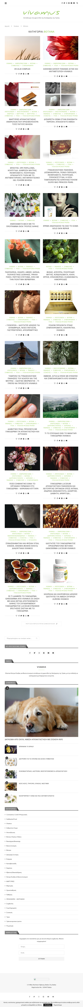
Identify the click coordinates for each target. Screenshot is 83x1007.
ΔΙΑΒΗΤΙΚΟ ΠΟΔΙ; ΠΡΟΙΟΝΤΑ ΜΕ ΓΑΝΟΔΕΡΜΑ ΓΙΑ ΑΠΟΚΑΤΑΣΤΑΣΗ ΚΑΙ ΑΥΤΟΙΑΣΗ (22, 431)
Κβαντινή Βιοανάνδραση (16, 536)
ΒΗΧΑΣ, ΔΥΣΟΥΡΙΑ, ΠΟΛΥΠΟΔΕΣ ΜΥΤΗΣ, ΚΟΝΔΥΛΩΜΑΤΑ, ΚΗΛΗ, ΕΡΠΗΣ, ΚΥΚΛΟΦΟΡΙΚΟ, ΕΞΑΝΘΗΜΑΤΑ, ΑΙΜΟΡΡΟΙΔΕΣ (60, 276)
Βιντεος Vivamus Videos (13, 837)
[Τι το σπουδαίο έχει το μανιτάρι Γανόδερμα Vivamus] (60, 406)
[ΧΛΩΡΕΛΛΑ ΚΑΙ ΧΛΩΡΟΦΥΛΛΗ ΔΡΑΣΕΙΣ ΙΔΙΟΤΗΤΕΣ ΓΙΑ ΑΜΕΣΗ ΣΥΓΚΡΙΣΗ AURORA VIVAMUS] (60, 571)
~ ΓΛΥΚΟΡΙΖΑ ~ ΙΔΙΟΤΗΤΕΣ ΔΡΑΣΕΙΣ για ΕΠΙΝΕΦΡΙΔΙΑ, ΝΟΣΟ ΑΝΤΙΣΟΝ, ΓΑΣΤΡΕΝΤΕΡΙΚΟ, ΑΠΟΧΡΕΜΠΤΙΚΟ (22, 327)
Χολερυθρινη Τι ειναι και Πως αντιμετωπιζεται (36, 796)
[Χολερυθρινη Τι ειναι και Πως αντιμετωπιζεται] (11, 799)
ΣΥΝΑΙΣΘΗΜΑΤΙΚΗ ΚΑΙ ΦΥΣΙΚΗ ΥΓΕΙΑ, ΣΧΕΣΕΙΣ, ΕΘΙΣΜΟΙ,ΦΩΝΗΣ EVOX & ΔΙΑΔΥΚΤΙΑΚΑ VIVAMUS (22, 545)
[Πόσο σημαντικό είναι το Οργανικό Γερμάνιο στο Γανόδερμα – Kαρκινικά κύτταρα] (22, 458)
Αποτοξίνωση (9, 111)
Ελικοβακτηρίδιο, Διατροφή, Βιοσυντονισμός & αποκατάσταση (43, 771)
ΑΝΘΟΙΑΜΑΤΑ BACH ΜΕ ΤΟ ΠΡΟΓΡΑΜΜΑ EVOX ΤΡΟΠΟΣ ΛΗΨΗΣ (22, 225)
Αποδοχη (48, 1005)
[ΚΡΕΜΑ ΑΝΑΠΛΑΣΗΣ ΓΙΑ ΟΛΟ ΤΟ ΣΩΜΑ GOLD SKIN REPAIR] (60, 205)
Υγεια (56, 65)
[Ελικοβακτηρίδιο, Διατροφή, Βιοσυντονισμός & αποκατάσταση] (11, 774)
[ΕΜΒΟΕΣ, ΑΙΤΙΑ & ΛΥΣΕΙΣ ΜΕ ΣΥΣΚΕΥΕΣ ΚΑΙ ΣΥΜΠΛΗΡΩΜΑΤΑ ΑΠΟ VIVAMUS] (60, 353)
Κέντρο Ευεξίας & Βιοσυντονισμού (17, 877)
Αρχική (7, 26)
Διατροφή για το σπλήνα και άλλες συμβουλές (36, 759)
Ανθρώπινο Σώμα (21, 63)
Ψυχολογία (33, 540)
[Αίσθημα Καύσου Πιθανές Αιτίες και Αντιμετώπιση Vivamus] (60, 48)
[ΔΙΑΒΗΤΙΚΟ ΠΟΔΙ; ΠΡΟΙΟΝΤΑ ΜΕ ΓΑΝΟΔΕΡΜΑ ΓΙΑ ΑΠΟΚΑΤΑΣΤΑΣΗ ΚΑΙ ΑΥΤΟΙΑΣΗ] (22, 406)
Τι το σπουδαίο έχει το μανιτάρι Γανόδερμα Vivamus (61, 434)
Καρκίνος (67, 425)
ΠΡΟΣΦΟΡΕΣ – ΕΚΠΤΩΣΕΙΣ (15, 899)
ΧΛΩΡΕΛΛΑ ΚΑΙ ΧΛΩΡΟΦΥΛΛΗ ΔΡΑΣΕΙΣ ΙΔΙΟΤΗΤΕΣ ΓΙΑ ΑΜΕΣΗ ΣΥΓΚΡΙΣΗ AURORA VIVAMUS (60, 596)
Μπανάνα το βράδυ (26, 746)
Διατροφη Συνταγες (54, 425)
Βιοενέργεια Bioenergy (13, 841)
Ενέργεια (10, 114)
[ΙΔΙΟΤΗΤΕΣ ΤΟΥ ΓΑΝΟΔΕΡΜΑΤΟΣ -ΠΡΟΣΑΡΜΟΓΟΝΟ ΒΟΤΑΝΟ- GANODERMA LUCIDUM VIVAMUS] (60, 516)
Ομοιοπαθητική (11, 890)
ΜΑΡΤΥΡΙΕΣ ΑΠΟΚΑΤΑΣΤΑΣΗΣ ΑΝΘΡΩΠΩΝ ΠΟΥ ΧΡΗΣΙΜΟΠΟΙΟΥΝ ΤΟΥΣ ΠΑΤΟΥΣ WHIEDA (22, 121)
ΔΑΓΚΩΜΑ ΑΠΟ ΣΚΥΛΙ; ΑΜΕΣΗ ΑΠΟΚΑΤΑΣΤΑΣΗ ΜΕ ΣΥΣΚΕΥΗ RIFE (34, 739)
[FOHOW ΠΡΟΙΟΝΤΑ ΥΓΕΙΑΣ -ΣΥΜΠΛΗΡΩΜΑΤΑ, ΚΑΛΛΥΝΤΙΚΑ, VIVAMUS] (60, 302)
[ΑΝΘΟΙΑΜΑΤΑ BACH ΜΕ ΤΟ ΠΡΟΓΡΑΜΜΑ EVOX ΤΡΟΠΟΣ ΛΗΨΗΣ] (22, 205)
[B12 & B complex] (22, 48)
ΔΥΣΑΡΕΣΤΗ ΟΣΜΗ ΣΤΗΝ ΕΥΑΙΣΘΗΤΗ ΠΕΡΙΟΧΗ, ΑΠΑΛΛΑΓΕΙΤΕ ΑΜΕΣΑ (60, 120)
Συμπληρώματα (27, 65)
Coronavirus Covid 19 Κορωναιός (16, 814)
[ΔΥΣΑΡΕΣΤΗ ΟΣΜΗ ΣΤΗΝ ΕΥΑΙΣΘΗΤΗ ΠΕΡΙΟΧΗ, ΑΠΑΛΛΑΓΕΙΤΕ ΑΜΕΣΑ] (60, 94)
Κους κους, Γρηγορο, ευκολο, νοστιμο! (34, 783)
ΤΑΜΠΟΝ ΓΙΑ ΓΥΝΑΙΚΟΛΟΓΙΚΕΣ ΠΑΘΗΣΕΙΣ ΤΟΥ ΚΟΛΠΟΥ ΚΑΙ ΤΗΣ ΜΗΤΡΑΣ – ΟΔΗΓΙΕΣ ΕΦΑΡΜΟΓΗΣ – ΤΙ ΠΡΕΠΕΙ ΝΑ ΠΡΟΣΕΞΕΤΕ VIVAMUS (22, 380)
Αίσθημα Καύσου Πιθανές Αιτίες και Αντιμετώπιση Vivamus (60, 70)
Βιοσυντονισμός (23, 111)
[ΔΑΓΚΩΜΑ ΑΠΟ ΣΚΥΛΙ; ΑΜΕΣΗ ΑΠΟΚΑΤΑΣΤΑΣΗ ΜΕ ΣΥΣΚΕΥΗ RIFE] (41, 712)
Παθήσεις (46, 114)
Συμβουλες (15, 65)
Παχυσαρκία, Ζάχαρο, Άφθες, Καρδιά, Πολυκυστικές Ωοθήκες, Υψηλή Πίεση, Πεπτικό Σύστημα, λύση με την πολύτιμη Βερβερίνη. (22, 276)
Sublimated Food (11, 819)
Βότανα (33, 63)
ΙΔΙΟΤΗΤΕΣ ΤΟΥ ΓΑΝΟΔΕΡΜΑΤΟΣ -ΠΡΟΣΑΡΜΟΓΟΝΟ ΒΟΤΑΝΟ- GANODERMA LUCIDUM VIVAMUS (60, 545)
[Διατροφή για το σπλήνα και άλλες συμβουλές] (11, 762)
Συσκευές (47, 116)
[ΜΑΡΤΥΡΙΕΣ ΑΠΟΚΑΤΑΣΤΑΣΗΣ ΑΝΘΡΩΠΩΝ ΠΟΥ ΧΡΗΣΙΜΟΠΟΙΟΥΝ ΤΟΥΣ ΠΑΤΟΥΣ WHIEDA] (22, 94)
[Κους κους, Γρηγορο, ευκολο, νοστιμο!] (11, 787)
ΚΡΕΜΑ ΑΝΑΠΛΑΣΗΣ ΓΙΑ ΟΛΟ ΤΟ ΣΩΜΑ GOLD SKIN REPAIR (60, 227)
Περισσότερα (58, 1005)
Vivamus (16, 26)
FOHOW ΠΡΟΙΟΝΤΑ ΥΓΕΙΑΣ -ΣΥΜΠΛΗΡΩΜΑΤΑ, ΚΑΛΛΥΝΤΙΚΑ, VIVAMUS (60, 327)
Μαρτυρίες (20, 114)
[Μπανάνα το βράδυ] (11, 750)
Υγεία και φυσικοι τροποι (69, 65)
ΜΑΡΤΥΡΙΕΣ (31, 114)
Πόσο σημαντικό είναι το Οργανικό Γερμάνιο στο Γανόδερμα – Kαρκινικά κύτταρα (22, 486)
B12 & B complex (22, 69)
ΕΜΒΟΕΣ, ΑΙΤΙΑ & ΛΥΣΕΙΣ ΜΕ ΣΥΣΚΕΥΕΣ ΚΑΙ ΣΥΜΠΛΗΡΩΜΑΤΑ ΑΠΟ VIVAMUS (61, 377)
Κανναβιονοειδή (11, 863)
